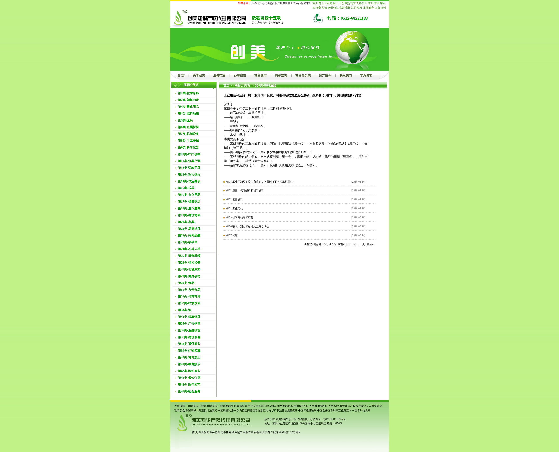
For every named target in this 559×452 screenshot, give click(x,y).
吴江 (335, 3)
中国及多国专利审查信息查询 (334, 410)
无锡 (359, 3)
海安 (359, 7)
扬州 (330, 7)
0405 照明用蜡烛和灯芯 (239, 217)
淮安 (318, 7)
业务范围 (219, 75)
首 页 (181, 75)
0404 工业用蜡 (234, 208)
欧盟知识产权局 (349, 406)
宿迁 (347, 7)
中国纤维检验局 (307, 410)
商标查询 (281, 75)
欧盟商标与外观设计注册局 (201, 410)
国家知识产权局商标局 (220, 406)
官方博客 (366, 75)
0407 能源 (232, 235)
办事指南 (240, 75)
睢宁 (371, 7)
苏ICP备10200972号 (334, 419)
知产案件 (325, 75)
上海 (377, 7)
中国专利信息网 (361, 410)
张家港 (328, 3)
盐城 (324, 7)
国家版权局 (240, 406)
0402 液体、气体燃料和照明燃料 (245, 190)
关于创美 (199, 75)
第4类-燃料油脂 (265, 85)
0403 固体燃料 (234, 199)
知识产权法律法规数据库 (283, 410)
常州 (370, 3)
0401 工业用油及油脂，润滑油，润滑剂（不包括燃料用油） (260, 181)
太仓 (341, 3)
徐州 (364, 3)
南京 (353, 3)
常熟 (347, 3)
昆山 (321, 3)
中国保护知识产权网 (305, 406)
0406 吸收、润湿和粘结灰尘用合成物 (247, 226)
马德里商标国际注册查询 (253, 410)
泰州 (342, 7)
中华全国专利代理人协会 (262, 406)
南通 (376, 3)
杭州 (383, 7)
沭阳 (365, 7)
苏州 (315, 3)
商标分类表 (303, 75)
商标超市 (260, 75)
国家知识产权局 (197, 406)
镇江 (336, 7)
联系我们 (346, 75)
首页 (226, 85)
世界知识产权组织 (328, 406)
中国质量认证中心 (228, 410)
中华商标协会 (285, 406)
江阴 (353, 7)
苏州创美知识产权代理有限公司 (293, 419)
